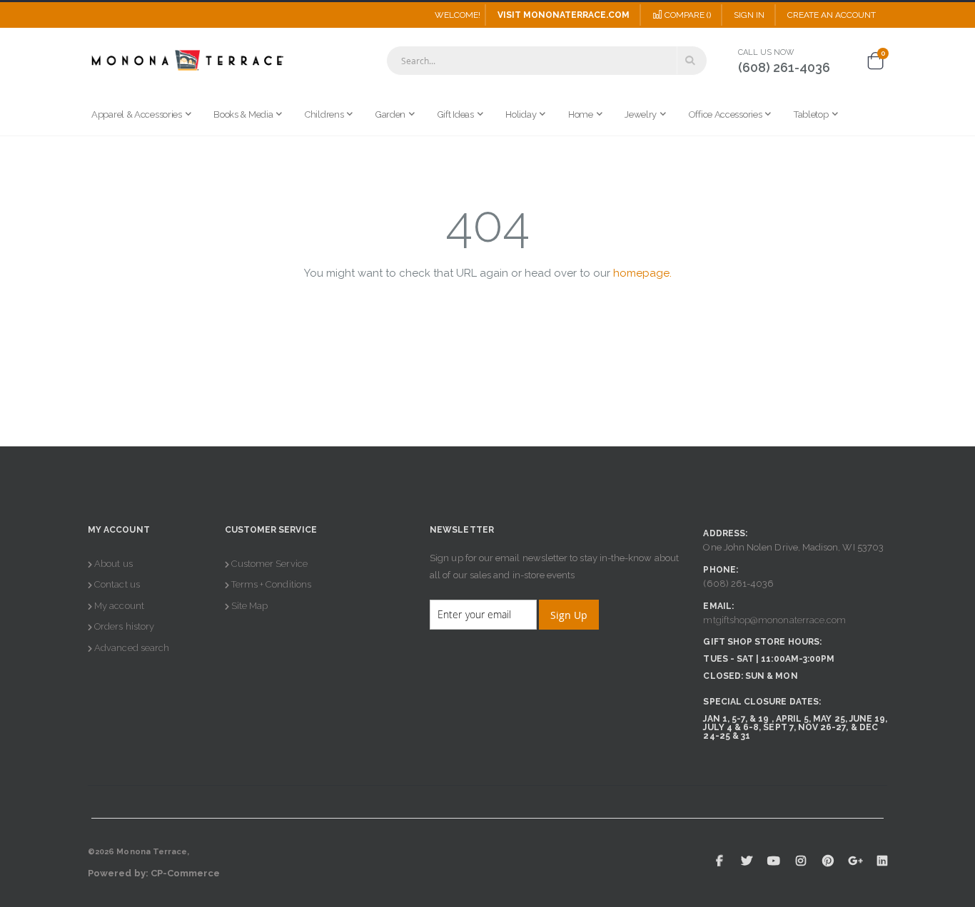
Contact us (117, 584)
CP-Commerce (186, 873)
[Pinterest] (828, 861)
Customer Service (269, 563)
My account (119, 605)
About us (113, 563)
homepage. (642, 273)
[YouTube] (774, 861)
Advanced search (131, 647)
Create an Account (831, 15)
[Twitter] (746, 861)
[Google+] (855, 861)
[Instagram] (801, 861)
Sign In (749, 15)
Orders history (124, 626)
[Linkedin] (882, 861)
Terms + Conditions (271, 584)
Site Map (249, 605)
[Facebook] (719, 861)
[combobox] (546, 61)
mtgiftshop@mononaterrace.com (774, 620)
